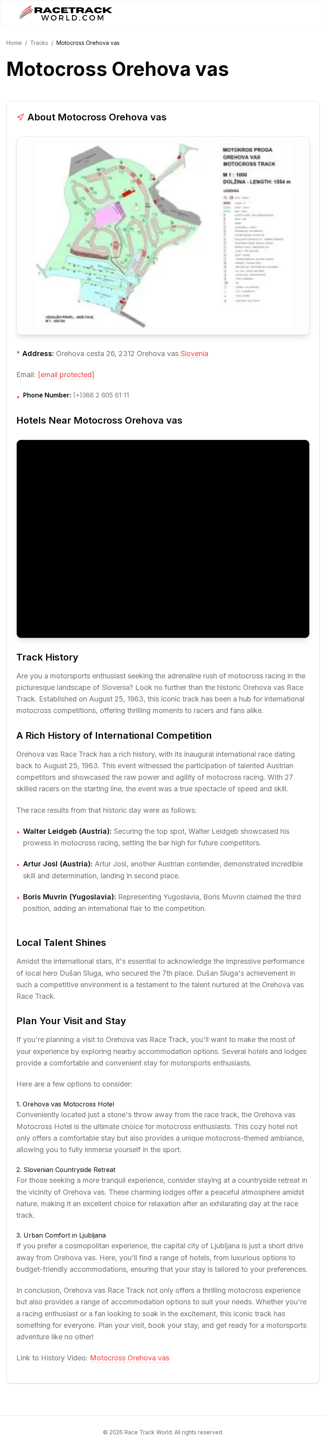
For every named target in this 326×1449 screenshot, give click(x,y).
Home (14, 42)
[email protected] (66, 374)
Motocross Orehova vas (129, 1358)
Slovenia (194, 353)
